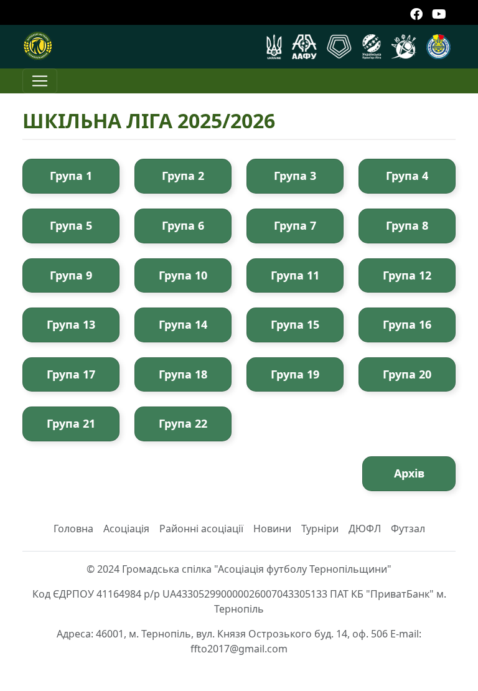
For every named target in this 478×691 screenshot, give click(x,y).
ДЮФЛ (365, 528)
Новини (272, 528)
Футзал (408, 528)
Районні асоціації (201, 528)
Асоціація (126, 528)
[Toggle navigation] (39, 80)
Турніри (320, 528)
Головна (73, 528)
